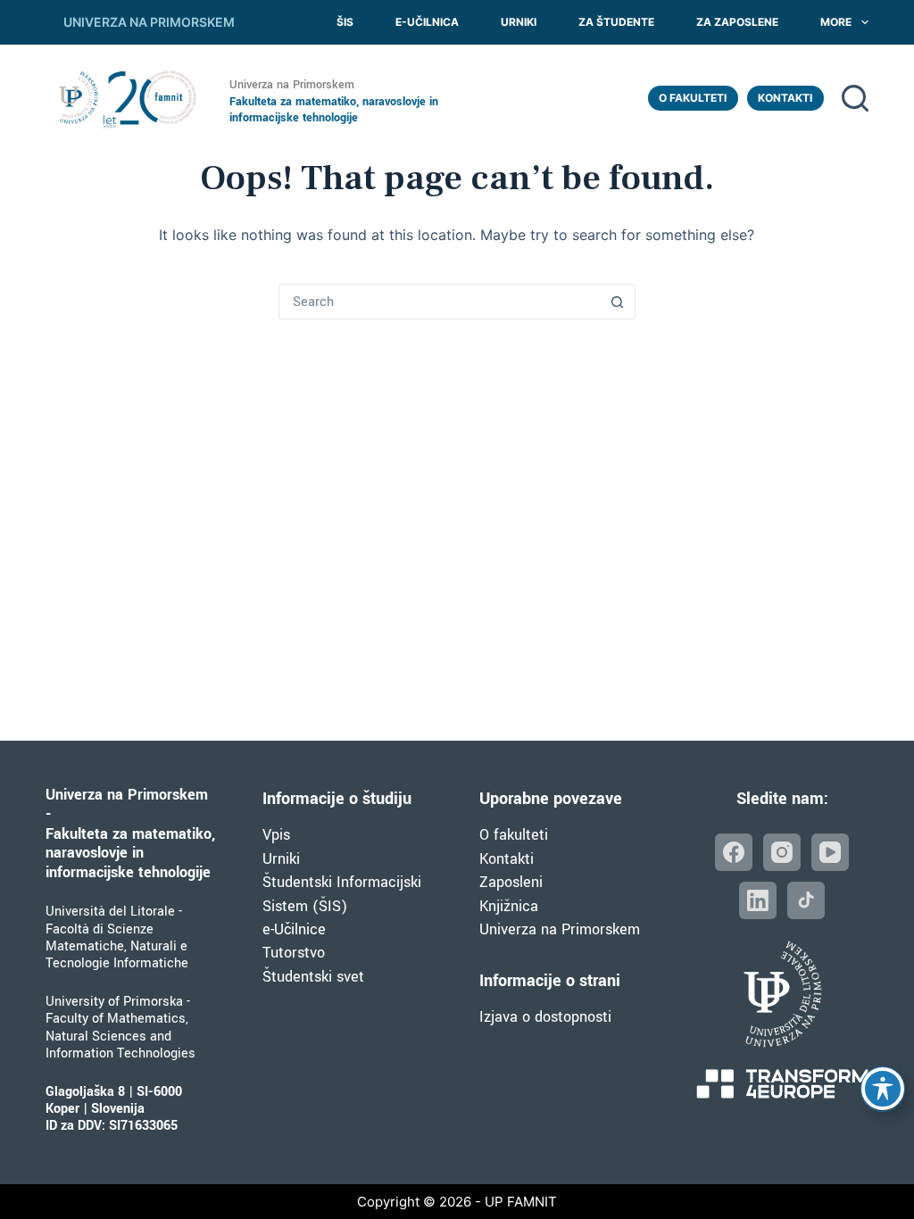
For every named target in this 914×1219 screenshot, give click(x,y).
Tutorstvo (293, 952)
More (836, 22)
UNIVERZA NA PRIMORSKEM (149, 21)
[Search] (855, 98)
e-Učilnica (427, 22)
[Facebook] (733, 852)
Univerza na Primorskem (559, 929)
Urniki (518, 22)
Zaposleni (511, 882)
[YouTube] (830, 852)
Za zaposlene (737, 22)
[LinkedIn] (758, 900)
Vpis (276, 835)
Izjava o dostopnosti (545, 1017)
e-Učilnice (294, 929)
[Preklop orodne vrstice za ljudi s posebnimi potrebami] (882, 1088)
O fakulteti (693, 97)
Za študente (616, 22)
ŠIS (345, 22)
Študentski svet (313, 976)
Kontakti (785, 97)
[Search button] (618, 302)
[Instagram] (782, 852)
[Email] (806, 900)
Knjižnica (508, 906)
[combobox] (440, 301)
